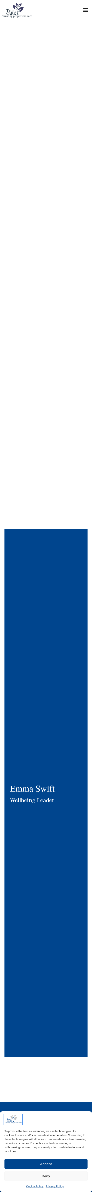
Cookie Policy (35, 1186)
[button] (85, 10)
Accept (46, 1164)
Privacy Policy (55, 1186)
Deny (46, 1176)
